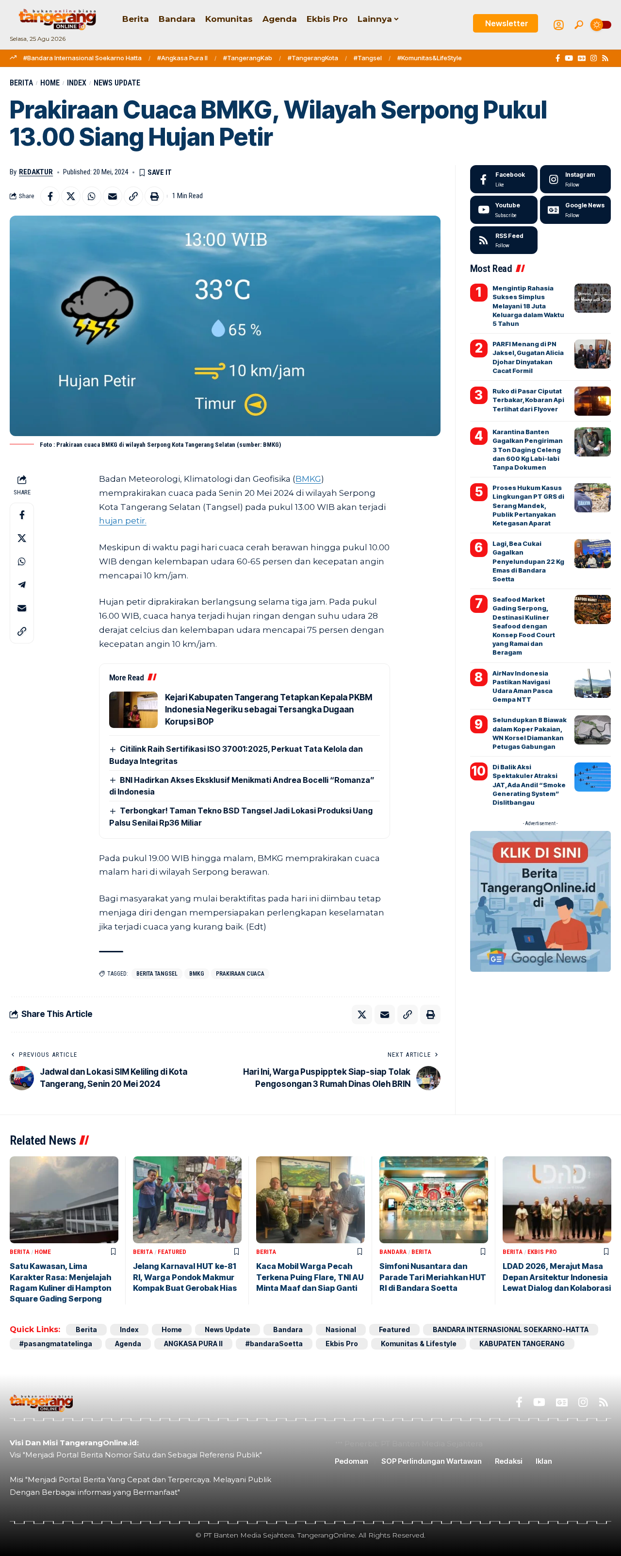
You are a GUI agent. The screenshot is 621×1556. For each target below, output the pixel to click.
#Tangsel (368, 58)
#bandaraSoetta (274, 1343)
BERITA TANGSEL (157, 973)
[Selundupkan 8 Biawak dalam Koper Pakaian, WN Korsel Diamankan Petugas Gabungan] (592, 729)
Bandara (393, 1251)
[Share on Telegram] (21, 584)
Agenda (128, 1343)
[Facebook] (557, 58)
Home (50, 82)
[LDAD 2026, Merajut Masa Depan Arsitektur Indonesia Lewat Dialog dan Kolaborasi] (557, 1199)
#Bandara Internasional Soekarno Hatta (82, 58)
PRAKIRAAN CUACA (240, 973)
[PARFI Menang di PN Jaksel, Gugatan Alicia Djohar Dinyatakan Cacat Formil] (592, 354)
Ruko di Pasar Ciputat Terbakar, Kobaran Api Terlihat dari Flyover (528, 399)
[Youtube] (504, 210)
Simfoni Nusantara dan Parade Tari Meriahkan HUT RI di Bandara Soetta (432, 1277)
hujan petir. (123, 520)
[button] (578, 25)
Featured (172, 1251)
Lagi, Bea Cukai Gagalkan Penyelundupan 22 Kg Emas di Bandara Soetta (528, 561)
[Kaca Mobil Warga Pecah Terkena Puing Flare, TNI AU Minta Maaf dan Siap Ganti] (310, 1199)
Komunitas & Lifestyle (419, 1343)
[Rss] (605, 58)
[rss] (504, 240)
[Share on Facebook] (50, 196)
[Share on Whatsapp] (91, 196)
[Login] (559, 25)
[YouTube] (568, 58)
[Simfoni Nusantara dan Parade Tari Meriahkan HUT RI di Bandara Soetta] (433, 1199)
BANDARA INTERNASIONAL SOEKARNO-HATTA (510, 1329)
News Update (117, 82)
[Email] (112, 196)
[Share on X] (71, 196)
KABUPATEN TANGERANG (522, 1343)
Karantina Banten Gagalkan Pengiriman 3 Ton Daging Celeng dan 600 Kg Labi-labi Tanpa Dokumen (527, 449)
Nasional (341, 1329)
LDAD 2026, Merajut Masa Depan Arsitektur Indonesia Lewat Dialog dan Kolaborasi (557, 1277)
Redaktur (36, 172)
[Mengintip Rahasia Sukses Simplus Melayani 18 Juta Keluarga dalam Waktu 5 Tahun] (592, 298)
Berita (21, 82)
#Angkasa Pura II (182, 58)
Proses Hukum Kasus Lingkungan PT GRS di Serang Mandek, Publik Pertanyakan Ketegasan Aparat (528, 505)
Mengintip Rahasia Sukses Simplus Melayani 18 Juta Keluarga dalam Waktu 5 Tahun (528, 305)
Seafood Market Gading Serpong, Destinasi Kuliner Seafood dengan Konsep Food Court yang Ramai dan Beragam (523, 625)
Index (76, 82)
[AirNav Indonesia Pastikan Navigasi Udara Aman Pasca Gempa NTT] (592, 683)
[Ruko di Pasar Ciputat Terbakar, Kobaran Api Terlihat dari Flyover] (592, 401)
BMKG (308, 479)
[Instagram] (593, 58)
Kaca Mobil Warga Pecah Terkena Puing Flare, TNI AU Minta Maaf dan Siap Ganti (309, 1277)
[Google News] (581, 58)
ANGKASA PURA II (193, 1343)
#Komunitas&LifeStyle (429, 58)
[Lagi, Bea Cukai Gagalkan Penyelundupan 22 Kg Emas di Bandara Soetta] (592, 553)
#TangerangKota (313, 58)
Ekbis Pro (541, 1251)
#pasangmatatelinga (55, 1343)
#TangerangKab (247, 58)
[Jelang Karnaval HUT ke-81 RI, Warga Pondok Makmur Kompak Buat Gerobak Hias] (187, 1199)
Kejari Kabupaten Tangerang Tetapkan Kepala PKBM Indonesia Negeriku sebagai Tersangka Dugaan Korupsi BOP (268, 710)
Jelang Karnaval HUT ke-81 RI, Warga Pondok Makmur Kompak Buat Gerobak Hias (185, 1277)
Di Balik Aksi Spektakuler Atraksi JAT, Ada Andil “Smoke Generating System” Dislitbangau (529, 784)
